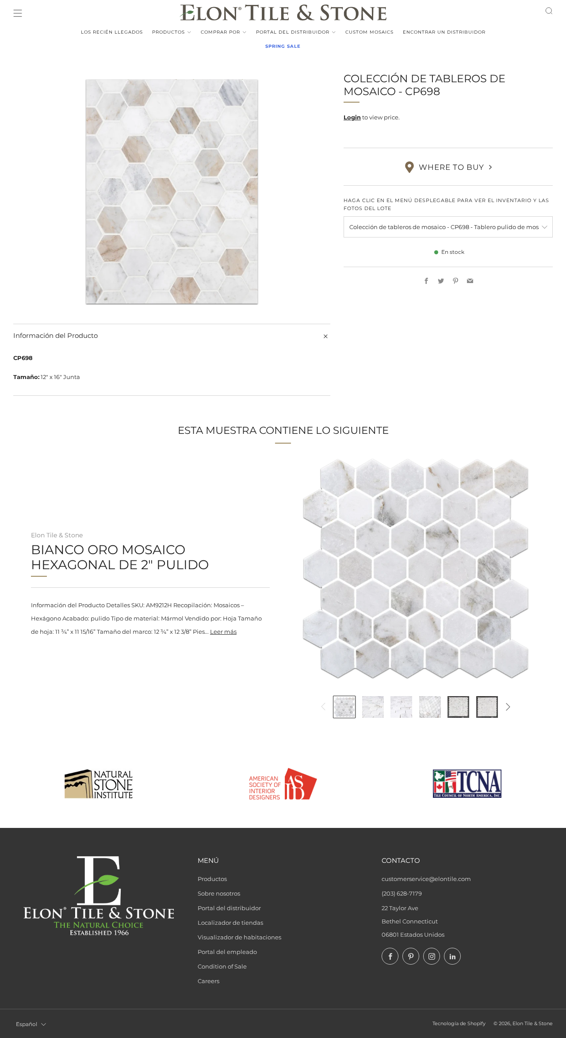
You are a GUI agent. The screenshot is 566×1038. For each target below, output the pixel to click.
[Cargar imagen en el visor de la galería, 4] (430, 707)
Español (26, 1024)
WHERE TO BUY (451, 167)
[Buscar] (549, 11)
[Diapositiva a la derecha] (508, 707)
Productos (168, 32)
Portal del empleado (227, 951)
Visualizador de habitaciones (239, 937)
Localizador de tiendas (230, 922)
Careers (208, 980)
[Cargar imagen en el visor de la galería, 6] (487, 707)
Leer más (223, 631)
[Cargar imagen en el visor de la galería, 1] (344, 707)
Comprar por (220, 32)
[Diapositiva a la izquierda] (323, 707)
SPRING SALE (283, 46)
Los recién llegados (112, 32)
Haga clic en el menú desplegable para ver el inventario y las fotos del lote (446, 204)
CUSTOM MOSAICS (369, 32)
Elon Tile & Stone (57, 535)
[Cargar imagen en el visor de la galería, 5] (458, 707)
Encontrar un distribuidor (444, 32)
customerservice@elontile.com (426, 878)
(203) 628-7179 (402, 893)
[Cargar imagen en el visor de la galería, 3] (401, 707)
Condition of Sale (222, 966)
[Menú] (17, 13)
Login (352, 117)
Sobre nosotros (219, 893)
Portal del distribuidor (292, 32)
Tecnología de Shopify (459, 1024)
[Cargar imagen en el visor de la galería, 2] (373, 707)
